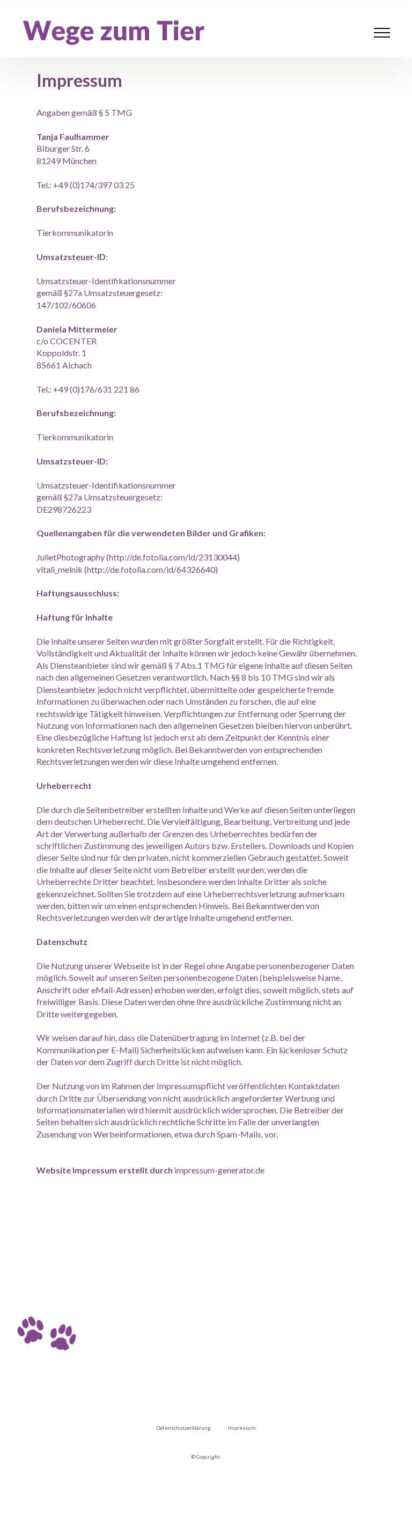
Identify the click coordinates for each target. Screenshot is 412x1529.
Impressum (242, 1428)
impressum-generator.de (219, 1170)
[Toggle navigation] (382, 32)
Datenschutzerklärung (183, 1428)
